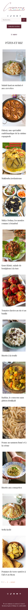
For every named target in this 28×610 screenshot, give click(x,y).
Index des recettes (14, 26)
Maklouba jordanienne (12, 178)
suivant (12, 582)
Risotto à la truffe (9, 355)
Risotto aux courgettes (12, 487)
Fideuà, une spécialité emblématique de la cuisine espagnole (14, 133)
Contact (22, 603)
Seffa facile (6, 529)
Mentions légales (6, 606)
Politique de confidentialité (19, 606)
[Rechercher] (23, 20)
